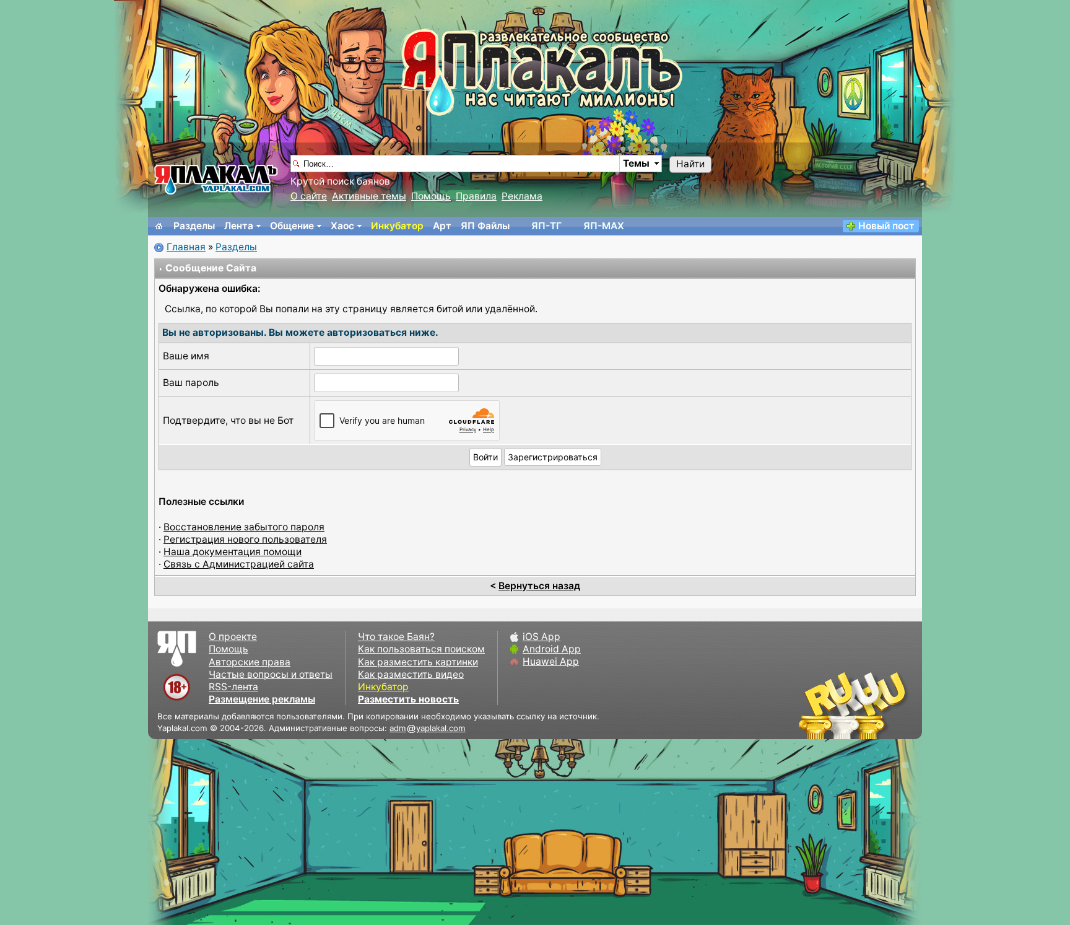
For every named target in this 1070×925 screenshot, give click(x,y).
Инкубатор (397, 226)
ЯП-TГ (546, 226)
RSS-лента (233, 687)
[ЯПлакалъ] (216, 179)
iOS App (541, 636)
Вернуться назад (539, 586)
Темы (636, 163)
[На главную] (159, 226)
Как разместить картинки (418, 662)
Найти (690, 164)
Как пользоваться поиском (421, 649)
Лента (238, 226)
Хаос (342, 226)
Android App (552, 649)
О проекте (233, 636)
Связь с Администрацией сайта (238, 564)
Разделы (194, 226)
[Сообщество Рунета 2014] (891, 705)
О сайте (308, 196)
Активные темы (369, 196)
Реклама (522, 196)
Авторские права (249, 662)
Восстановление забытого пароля (243, 527)
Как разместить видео (411, 674)
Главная (186, 247)
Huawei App (551, 661)
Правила (476, 196)
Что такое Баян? (396, 636)
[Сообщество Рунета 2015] (853, 705)
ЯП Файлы (485, 226)
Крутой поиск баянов (340, 181)
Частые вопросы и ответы (271, 674)
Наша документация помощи (232, 552)
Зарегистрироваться (553, 457)
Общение (292, 226)
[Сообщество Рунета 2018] (816, 705)
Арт (442, 226)
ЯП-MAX (603, 226)
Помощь (431, 196)
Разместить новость (408, 699)
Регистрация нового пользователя (245, 539)
